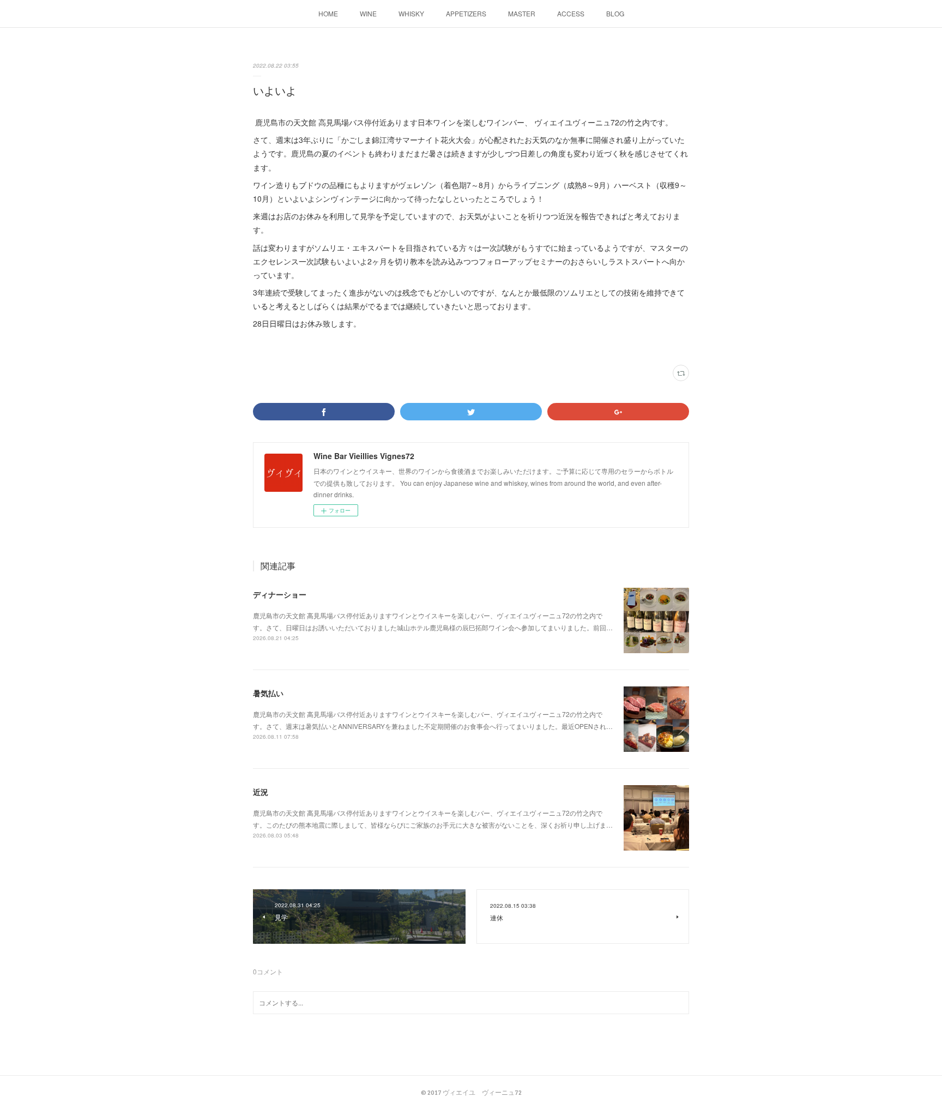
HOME (328, 13)
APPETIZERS (466, 13)
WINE (368, 13)
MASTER (521, 13)
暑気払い (268, 693)
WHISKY (411, 13)
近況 (260, 791)
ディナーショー (279, 594)
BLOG (615, 13)
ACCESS (570, 13)
